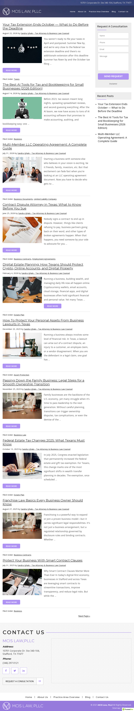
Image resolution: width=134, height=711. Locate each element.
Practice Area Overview (66, 697)
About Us (42, 697)
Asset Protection (21, 374)
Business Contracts (22, 259)
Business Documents (23, 199)
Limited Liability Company (45, 199)
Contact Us (102, 697)
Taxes (16, 79)
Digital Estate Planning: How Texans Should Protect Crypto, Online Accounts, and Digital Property (43, 266)
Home (28, 697)
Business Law (20, 435)
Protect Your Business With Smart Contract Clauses (42, 560)
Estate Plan (19, 314)
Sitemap (116, 708)
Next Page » (84, 616)
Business (18, 139)
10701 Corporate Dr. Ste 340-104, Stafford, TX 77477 (105, 2)
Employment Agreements (43, 259)
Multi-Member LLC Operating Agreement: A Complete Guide (112, 137)
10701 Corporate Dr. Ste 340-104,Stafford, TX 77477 (21, 652)
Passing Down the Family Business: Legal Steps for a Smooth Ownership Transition (43, 382)
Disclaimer (113, 84)
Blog (87, 697)
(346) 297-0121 (11, 662)
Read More (11, 70)
